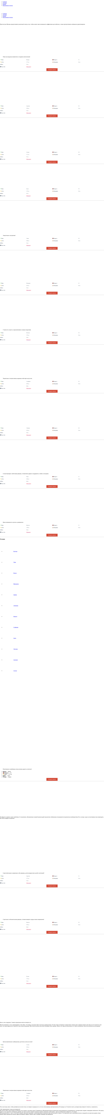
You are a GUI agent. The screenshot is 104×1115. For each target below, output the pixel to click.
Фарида (15, 616)
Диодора (15, 649)
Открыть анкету (52, 69)
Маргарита (16, 584)
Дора (14, 562)
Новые (4, 4)
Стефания (15, 627)
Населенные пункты (8, 5)
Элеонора (15, 605)
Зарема (15, 594)
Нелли (15, 573)
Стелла (15, 670)
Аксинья (15, 659)
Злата (14, 638)
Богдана (15, 551)
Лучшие (5, 3)
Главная (5, 1)
